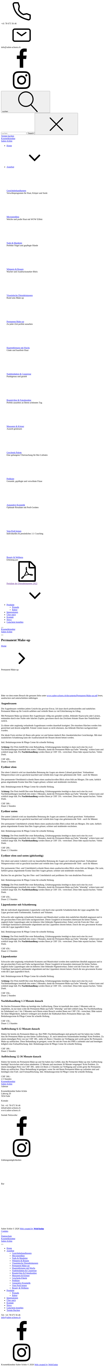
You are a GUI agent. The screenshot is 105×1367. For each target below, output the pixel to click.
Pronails (15, 607)
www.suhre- (52, 695)
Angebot (10, 1251)
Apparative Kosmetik (16, 505)
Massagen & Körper (15, 426)
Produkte (10, 1290)
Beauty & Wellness (15, 557)
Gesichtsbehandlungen (16, 190)
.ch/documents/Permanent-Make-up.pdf (80, 695)
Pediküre (10, 479)
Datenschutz (6, 1236)
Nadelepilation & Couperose (19, 374)
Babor (14, 610)
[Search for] (14, 133)
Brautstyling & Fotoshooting (19, 400)
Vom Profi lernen (14, 531)
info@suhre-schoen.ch (11, 1317)
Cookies (4, 1231)
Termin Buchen (13, 1310)
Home (3, 646)
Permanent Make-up (15, 321)
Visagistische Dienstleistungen (20, 295)
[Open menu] (2, 627)
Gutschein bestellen (15, 1308)
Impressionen (12, 1298)
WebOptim (46, 1364)
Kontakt (10, 1303)
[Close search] (56, 124)
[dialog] (52, 1301)
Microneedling (13, 217)
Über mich (11, 1300)
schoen (60, 695)
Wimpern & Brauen (15, 269)
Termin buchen (7, 136)
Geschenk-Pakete (14, 452)
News (9, 1305)
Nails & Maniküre (14, 243)
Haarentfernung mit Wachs (18, 348)
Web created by (32, 1228)
